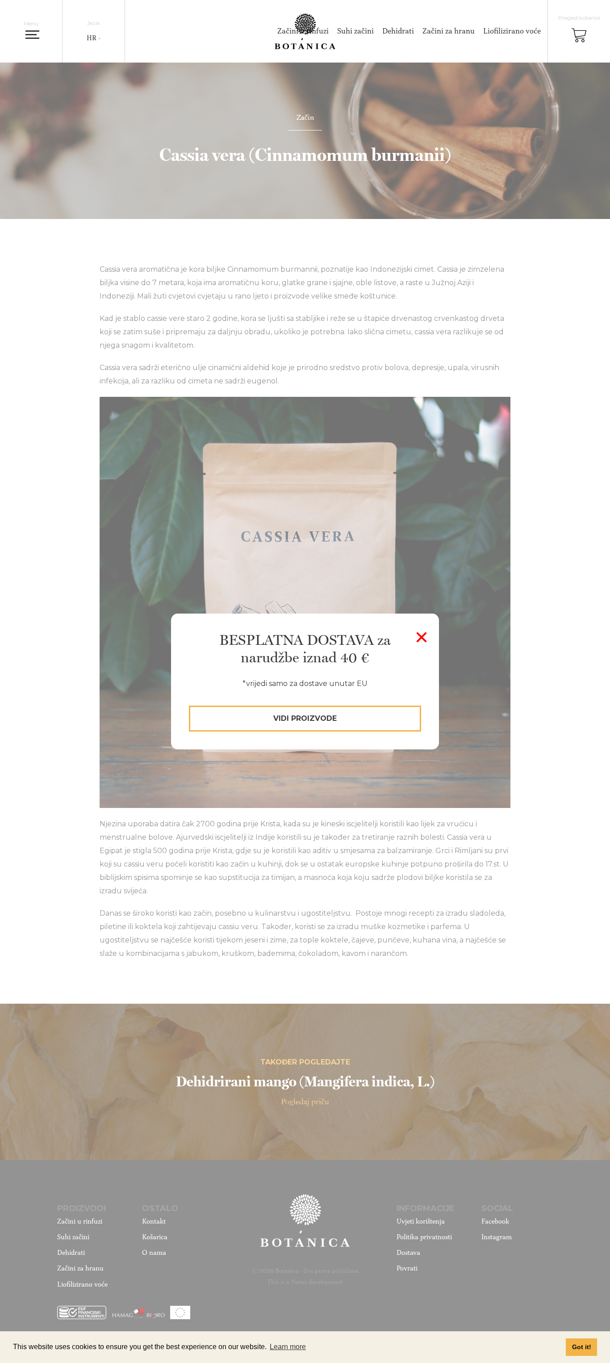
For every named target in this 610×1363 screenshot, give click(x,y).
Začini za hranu (448, 31)
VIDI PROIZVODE (305, 718)
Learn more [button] (288, 1346)
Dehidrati (398, 31)
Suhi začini (355, 31)
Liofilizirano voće (512, 31)
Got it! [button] (581, 1346)
